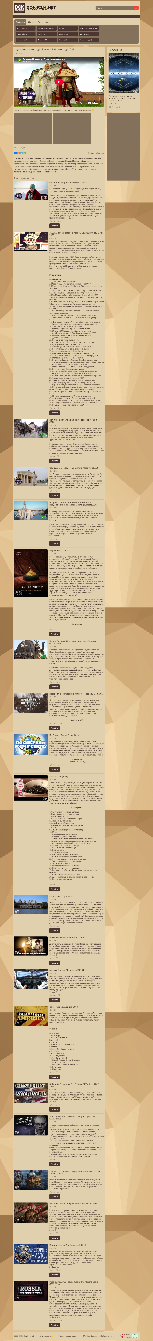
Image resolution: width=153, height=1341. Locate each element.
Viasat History (86, 40)
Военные (63, 34)
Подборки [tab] (20, 22)
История (84, 34)
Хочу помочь (45, 1336)
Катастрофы (22, 34)
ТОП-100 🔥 (22, 28)
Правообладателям (67, 1336)
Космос (63, 40)
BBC (62, 28)
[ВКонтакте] (15, 153)
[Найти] (136, 8)
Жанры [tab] (31, 22)
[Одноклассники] (18, 153)
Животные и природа (88, 28)
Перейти (54, 225)
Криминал (22, 40)
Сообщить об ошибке (96, 153)
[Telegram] (21, 153)
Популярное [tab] (43, 22)
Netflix (41, 34)
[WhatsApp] (24, 153)
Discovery (42, 40)
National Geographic (46, 28)
